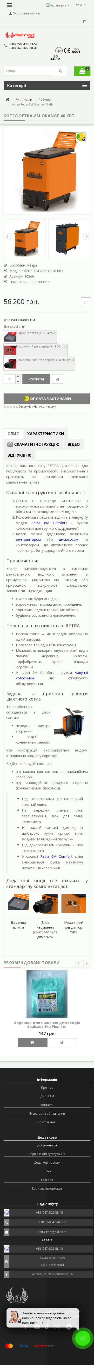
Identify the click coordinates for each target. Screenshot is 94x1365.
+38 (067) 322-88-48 (49, 1249)
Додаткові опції (14, 326)
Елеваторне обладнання (47, 1113)
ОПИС (13, 433)
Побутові (45, 100)
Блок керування (45, 925)
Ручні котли (24, 100)
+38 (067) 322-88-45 (23, 48)
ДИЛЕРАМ (47, 1096)
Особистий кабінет (26, 13)
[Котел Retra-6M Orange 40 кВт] (25, 238)
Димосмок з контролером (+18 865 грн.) (45, 360)
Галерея (47, 1180)
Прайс (47, 1171)
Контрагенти (47, 1122)
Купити (36, 379)
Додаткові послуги (47, 1162)
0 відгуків (25, 406)
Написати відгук (45, 406)
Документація (47, 1145)
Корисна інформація (47, 1188)
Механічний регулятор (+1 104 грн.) (41, 346)
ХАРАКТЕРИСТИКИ (45, 433)
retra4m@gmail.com (52, 1232)
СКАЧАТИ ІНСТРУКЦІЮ (36, 444)
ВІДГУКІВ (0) (19, 455)
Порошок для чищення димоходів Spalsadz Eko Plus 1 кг (47, 1024)
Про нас (47, 1088)
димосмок (45, 937)
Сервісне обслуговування (47, 1154)
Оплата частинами (50, 398)
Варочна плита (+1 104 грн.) (36, 333)
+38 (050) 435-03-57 (23, 44)
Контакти (47, 1105)
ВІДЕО (74, 444)
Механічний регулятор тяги (73, 927)
